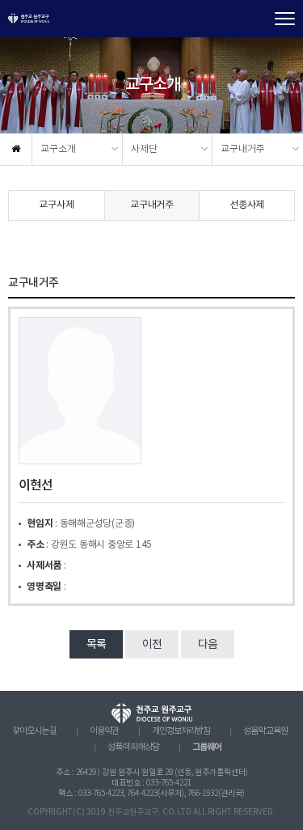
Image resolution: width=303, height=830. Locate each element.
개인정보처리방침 (181, 731)
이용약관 (104, 731)
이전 (152, 644)
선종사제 (246, 205)
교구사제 (56, 205)
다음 (207, 644)
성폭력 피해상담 (133, 747)
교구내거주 (243, 149)
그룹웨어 (206, 747)
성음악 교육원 (265, 731)
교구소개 (58, 149)
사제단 (144, 149)
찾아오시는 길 (34, 731)
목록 (96, 644)
